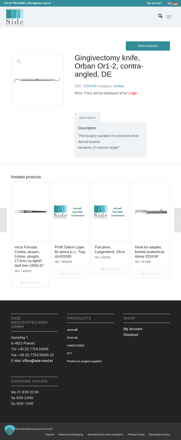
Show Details (31, 282)
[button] (9, 430)
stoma (118, 86)
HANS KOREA (75, 345)
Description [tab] (87, 117)
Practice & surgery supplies (84, 361)
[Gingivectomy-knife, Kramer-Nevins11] (3, 220)
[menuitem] (154, 3)
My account (154, 3)
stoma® (72, 329)
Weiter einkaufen (148, 46)
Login (132, 93)
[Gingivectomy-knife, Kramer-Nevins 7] (177, 220)
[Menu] (169, 17)
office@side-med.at (37, 361)
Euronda (72, 337)
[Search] (158, 17)
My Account (132, 329)
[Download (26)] (15, 17)
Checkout (130, 335)
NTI (69, 353)
